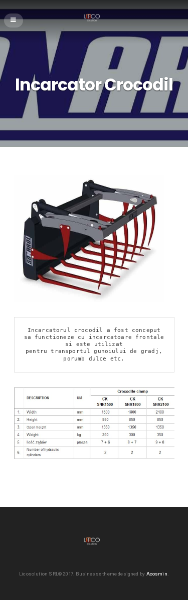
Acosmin (156, 573)
